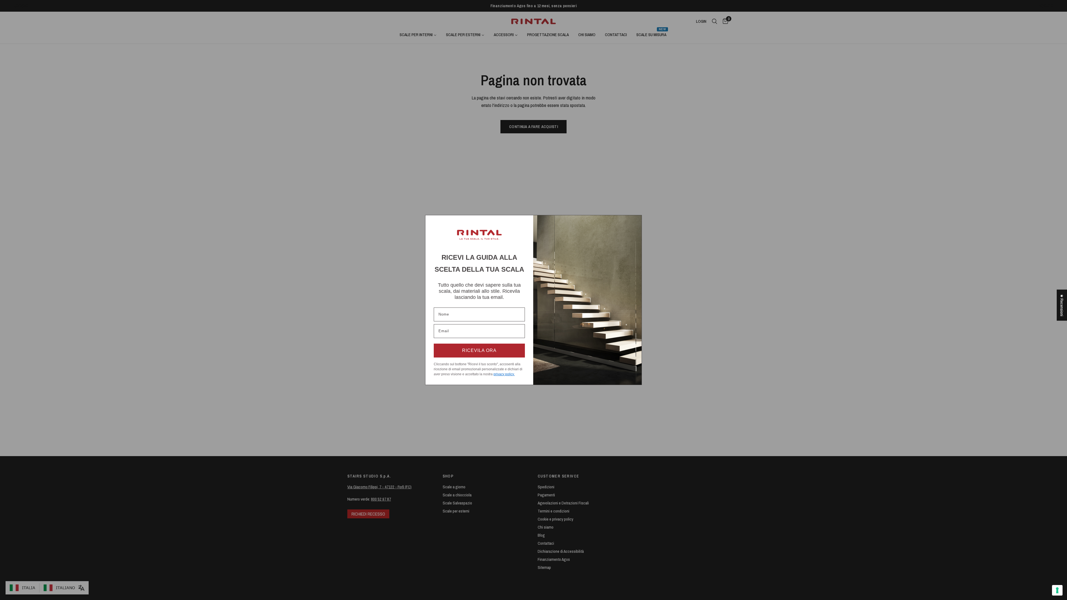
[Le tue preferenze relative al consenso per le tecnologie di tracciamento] (1057, 590)
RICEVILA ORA (479, 350)
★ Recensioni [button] (1062, 305)
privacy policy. (504, 374)
